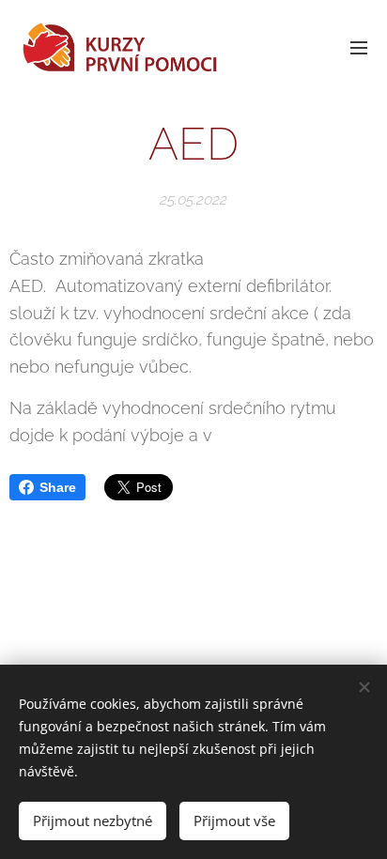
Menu (359, 47)
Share (57, 487)
